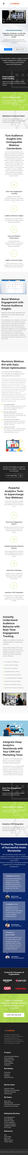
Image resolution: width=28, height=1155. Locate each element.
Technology (7, 1072)
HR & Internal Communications (12, 1104)
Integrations (7, 1065)
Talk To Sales (7, 1127)
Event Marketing (8, 1119)
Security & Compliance (10, 1124)
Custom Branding (8, 1063)
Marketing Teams (8, 1102)
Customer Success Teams (11, 1106)
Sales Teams (7, 1101)
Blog (5, 1135)
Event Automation (9, 1058)
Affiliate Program (8, 1140)
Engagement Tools (9, 1060)
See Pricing (8, 49)
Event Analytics (8, 1061)
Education (6, 1074)
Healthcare (7, 1075)
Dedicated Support (9, 1120)
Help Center (7, 1138)
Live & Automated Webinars (11, 1056)
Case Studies (7, 1136)
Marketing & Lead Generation (12, 1090)
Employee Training (9, 1088)
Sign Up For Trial (19, 49)
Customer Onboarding (10, 1092)
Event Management (9, 1117)
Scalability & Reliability (10, 1125)
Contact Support (8, 1141)
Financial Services (9, 1077)
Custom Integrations (9, 1122)
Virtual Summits (8, 1093)
